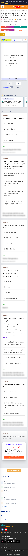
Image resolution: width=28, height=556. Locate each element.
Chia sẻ (8, 27)
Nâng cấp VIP (14, 457)
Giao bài (8, 30)
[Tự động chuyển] (17, 87)
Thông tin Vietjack (6, 547)
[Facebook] (2, 529)
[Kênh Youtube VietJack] (6, 529)
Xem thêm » (6, 337)
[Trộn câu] (21, 87)
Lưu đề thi (21, 30)
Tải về (21, 27)
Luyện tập (18, 40)
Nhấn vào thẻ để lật (14, 78)
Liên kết (3, 544)
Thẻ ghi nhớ (7, 40)
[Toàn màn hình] (24, 87)
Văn (6, 10)
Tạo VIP (17, 6)
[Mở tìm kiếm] (13, 7)
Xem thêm (4, 506)
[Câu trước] (9, 83)
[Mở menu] (6, 7)
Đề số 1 (2, 34)
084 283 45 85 (8, 536)
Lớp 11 (2, 10)
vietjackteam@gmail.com (10, 538)
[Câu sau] (18, 83)
